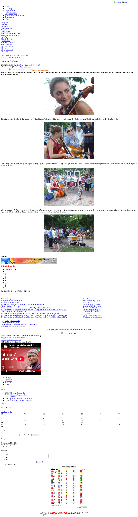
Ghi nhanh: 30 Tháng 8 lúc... (92, 306)
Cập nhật (8, 377)
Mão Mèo (13, 397)
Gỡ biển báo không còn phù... (92, 317)
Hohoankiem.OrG (6, 28)
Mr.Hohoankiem (14, 322)
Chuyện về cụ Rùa (11, 14)
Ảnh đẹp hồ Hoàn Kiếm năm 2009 (21, 400)
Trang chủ (8, 6)
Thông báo (4, 22)
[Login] (124, 2)
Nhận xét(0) (28, 65)
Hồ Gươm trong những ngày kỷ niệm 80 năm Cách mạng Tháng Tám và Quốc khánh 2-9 (30, 313)
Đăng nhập (4, 52)
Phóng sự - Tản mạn (7, 42)
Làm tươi (40, 462)
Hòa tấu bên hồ (6, 61)
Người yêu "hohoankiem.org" (10, 35)
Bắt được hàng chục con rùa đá (11, 302)
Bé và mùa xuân (88, 302)
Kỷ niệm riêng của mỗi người (14, 15)
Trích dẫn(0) (16, 324)
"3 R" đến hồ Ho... (89, 313)
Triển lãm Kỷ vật (6, 39)
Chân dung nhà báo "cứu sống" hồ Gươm (14, 55)
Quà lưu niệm (5, 41)
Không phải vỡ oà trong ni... (92, 311)
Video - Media (5, 32)
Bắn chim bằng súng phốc (18, 395)
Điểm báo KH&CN (7, 46)
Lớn (21, 67)
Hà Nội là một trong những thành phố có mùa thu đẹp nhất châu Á (22, 304)
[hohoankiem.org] (29, 70)
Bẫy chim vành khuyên (17, 393)
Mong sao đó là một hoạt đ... (92, 300)
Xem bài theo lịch (6, 407)
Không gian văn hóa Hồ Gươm (11, 33)
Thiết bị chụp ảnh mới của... (91, 315)
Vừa (25, 67)
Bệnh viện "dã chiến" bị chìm (10, 57)
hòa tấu (7, 321)
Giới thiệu (4, 24)
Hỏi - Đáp (4, 48)
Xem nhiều (8, 379)
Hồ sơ (7, 384)
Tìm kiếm (3, 431)
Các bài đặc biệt (6, 26)
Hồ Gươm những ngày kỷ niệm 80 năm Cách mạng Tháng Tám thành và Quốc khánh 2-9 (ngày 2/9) (33, 310)
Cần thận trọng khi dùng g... (92, 310)
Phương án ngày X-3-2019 (91, 304)
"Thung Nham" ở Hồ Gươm (10, 306)
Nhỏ (29, 67)
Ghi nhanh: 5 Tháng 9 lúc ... (92, 308)
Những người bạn (10, 12)
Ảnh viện (4, 30)
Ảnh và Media (9, 17)
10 (5, 287)
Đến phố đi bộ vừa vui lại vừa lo (11, 300)
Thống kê (3, 439)
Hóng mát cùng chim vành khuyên (21, 398)
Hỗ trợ (7, 19)
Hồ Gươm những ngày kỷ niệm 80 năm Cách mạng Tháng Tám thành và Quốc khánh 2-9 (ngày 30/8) (34, 315)
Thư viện (4, 37)
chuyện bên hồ (15, 321)
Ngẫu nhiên (8, 381)
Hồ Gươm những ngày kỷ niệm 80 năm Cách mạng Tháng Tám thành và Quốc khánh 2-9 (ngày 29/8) (34, 317)
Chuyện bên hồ (10, 10)
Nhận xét (8, 382)
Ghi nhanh (8, 8)
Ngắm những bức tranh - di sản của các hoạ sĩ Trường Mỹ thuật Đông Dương (26, 308)
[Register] (117, 2)
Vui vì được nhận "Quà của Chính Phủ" (14, 311)
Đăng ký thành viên (7, 50)
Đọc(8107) (36, 65)
